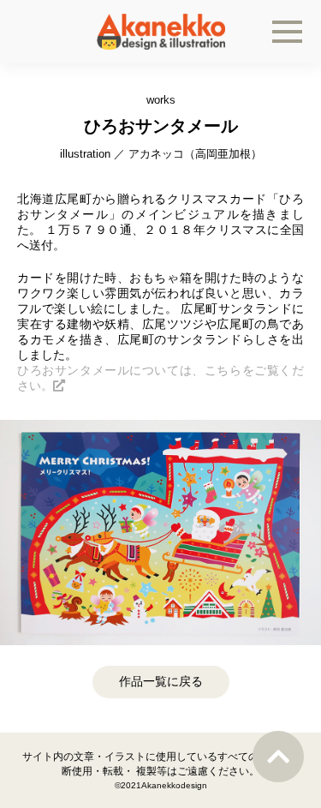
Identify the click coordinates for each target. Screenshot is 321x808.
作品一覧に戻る (161, 681)
